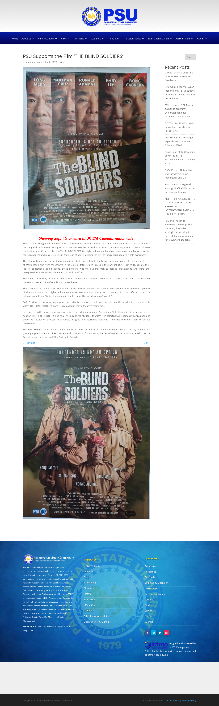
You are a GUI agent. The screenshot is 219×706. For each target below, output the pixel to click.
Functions (78, 39)
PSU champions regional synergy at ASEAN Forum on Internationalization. (180, 188)
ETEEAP (149, 616)
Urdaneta (89, 610)
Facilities (115, 39)
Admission (150, 566)
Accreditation (183, 39)
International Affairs (155, 593)
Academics (150, 571)
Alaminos (89, 571)
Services (149, 610)
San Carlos (89, 599)
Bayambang (90, 582)
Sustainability (133, 39)
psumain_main (34, 62)
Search (190, 57)
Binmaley (89, 588)
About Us (26, 39)
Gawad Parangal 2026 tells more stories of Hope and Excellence (179, 76)
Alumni (200, 39)
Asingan (88, 576)
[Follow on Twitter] (153, 632)
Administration (46, 39)
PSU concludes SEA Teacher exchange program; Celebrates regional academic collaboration (179, 111)
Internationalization (158, 39)
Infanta (88, 593)
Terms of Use (172, 700)
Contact (149, 621)
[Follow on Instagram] (166, 632)
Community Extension (156, 582)
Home (15, 39)
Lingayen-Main (92, 565)
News (64, 39)
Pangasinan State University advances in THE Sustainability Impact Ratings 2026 (180, 157)
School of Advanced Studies (99, 616)
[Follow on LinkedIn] (160, 632)
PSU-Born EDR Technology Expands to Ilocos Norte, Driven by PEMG (179, 141)
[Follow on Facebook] (147, 632)
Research (150, 577)
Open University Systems (97, 621)
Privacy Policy (189, 700)
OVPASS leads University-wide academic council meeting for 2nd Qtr (178, 174)
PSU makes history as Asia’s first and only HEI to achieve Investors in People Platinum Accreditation (180, 92)
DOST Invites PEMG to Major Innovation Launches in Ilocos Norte (180, 127)
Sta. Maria (89, 604)
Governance (151, 588)
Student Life (97, 39)
